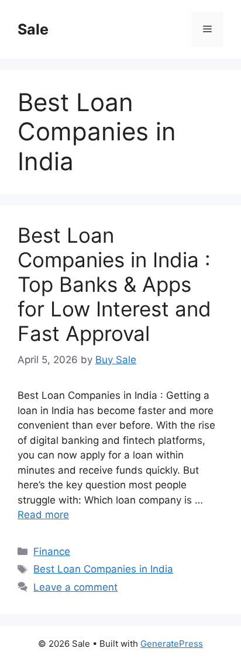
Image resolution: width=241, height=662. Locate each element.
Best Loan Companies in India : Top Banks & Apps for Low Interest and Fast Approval (114, 284)
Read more (43, 514)
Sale (33, 29)
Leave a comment (75, 587)
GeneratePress (171, 643)
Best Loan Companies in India (103, 569)
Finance (51, 551)
